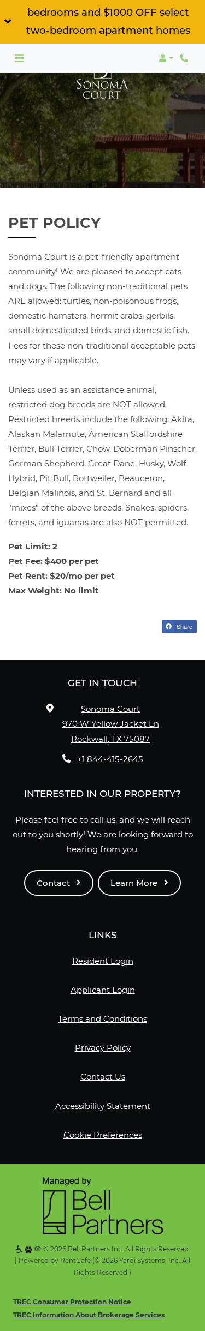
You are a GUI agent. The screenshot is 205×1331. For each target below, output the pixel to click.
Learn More (135, 883)
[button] (102, 22)
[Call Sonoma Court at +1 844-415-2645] (185, 58)
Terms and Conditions (102, 1018)
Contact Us (102, 1076)
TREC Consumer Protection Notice (72, 1302)
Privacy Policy (103, 1047)
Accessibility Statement (102, 1105)
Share (183, 626)
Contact (54, 883)
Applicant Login (103, 989)
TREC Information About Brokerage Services (89, 1315)
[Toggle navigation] (19, 58)
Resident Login (102, 960)
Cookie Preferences (102, 1135)
